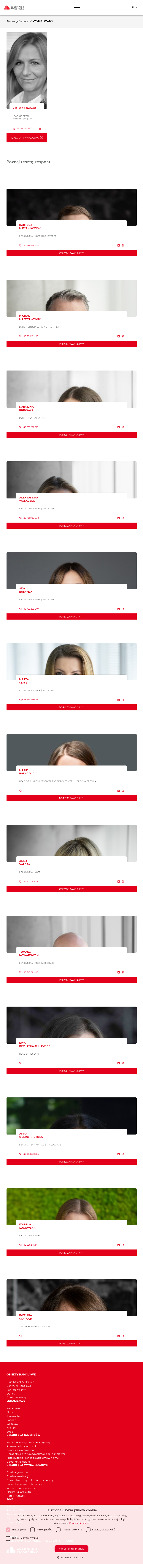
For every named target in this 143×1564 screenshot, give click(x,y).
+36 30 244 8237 (23, 128)
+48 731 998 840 (30, 518)
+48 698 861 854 (30, 245)
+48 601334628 (30, 881)
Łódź (10, 1431)
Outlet (11, 1393)
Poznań (11, 1419)
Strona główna (16, 21)
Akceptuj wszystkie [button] (71, 1548)
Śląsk (10, 1412)
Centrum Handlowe (19, 1385)
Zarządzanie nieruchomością (25, 1484)
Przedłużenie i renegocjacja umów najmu (33, 1457)
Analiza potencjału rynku (22, 1446)
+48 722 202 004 (30, 609)
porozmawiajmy (71, 253)
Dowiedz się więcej (79, 1523)
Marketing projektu (19, 1491)
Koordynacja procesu (20, 1449)
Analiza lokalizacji (17, 1476)
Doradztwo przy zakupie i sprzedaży (30, 1480)
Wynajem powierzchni (21, 1487)
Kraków (11, 1427)
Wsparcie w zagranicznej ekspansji (28, 1442)
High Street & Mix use (20, 1381)
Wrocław (12, 1423)
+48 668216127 (29, 1245)
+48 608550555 (30, 1154)
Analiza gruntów (17, 1472)
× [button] (138, 1508)
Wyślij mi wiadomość (26, 137)
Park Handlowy (16, 1389)
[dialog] (71, 1534)
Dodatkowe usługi (18, 1461)
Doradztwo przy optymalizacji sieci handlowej (36, 1453)
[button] (71, 1557)
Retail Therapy (16, 1495)
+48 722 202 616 (30, 427)
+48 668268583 (30, 699)
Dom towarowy (16, 1397)
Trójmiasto (13, 1416)
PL (133, 7)
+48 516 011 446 (30, 972)
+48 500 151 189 (30, 336)
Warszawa (13, 1408)
